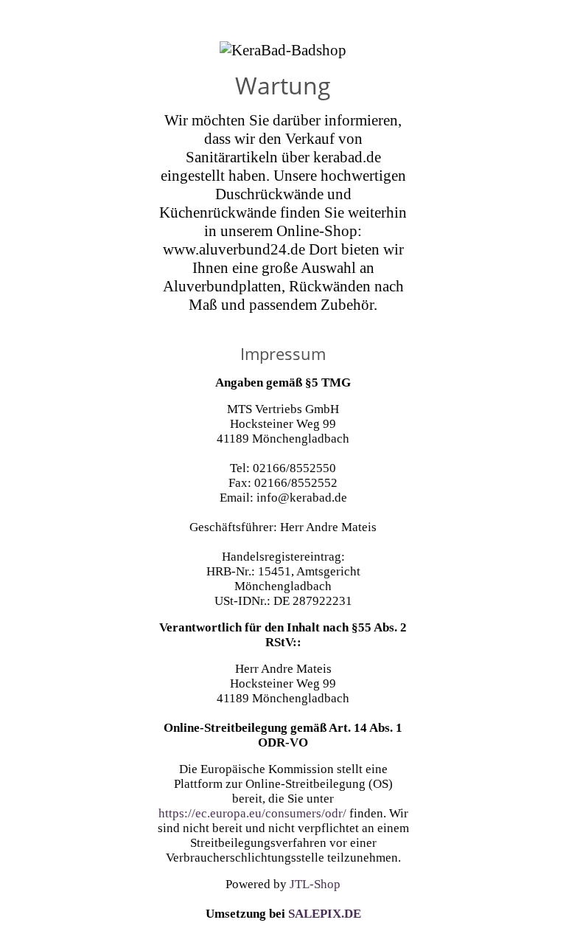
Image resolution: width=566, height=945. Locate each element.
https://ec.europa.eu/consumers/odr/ (252, 813)
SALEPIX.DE (324, 914)
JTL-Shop (315, 884)
